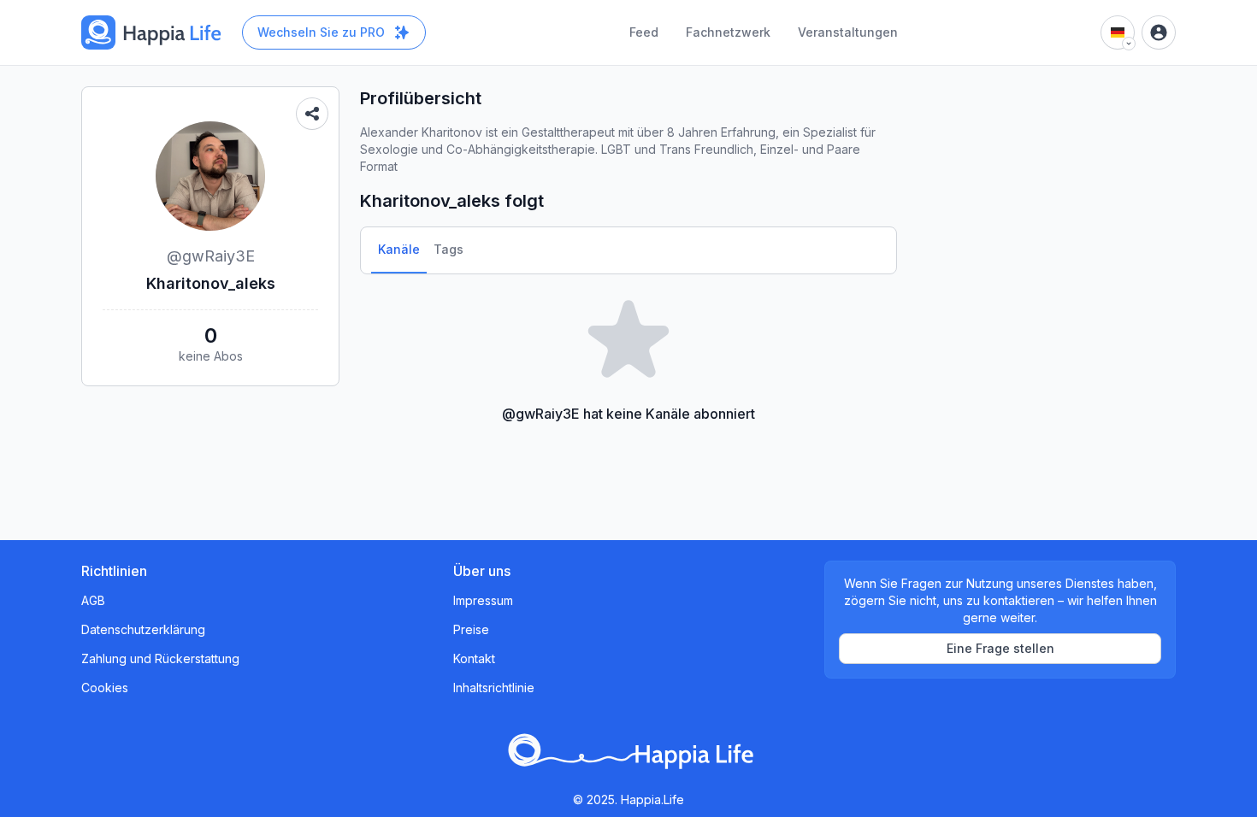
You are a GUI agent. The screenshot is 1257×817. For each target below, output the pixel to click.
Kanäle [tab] (399, 249)
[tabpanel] (628, 356)
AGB (93, 600)
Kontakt (474, 658)
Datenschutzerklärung (143, 629)
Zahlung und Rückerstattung (160, 658)
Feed (643, 32)
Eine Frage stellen (1000, 648)
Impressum (483, 600)
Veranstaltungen (848, 32)
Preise (471, 629)
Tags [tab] (448, 249)
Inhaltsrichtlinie (493, 687)
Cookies (104, 687)
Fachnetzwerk (728, 32)
